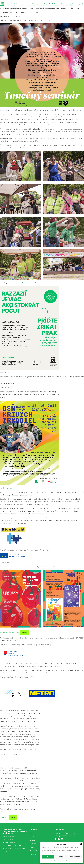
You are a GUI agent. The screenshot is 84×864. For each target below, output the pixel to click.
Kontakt (60, 4)
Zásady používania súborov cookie (61, 861)
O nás (15, 4)
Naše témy (35, 4)
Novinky (44, 4)
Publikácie (52, 4)
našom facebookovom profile (27, 283)
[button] (81, 844)
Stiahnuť (24, 632)
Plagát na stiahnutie (6, 488)
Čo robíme (24, 4)
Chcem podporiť (77, 4)
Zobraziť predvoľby (75, 856)
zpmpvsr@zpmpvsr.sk (14, 845)
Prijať (48, 856)
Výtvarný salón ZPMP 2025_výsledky (9, 632)
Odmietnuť (62, 856)
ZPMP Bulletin (4, 817)
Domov (9, 4)
